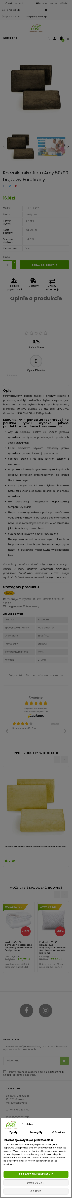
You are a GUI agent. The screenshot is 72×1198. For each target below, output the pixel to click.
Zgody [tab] (13, 1132)
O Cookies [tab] (58, 1132)
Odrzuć (36, 1191)
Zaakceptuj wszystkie (36, 1174)
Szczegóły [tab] (36, 1132)
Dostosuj (35, 1182)
